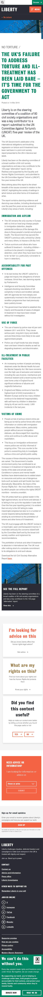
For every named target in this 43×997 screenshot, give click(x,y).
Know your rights (21, 689)
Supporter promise (9, 938)
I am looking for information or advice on (21, 773)
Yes (16, 734)
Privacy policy (7, 945)
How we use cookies (10, 942)
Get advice (21, 652)
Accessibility (7, 949)
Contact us (6, 869)
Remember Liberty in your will (14, 891)
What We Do (32, 992)
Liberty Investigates (10, 880)
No (28, 734)
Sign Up (21, 825)
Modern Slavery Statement (12, 952)
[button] (2, 2)
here (10, 558)
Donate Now (11, 992)
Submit (21, 790)
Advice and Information (11, 873)
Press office (6, 876)
